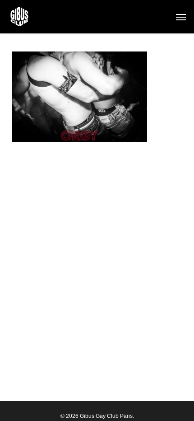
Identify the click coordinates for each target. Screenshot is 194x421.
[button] (181, 16)
